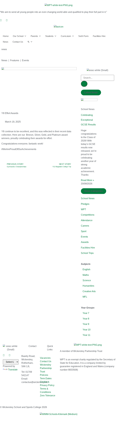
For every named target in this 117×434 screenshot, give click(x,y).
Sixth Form (83, 36)
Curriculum (66, 36)
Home (6, 36)
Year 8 (86, 318)
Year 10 (86, 329)
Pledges (85, 204)
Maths (86, 275)
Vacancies (45, 358)
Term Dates (46, 378)
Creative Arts (89, 291)
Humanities (88, 286)
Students (49, 36)
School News (87, 198)
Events (84, 236)
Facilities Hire (99, 36)
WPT (83, 209)
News (5, 42)
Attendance (86, 220)
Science (87, 280)
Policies (44, 375)
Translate (13, 369)
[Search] (30, 42)
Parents (34, 36)
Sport (83, 231)
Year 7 (85, 313)
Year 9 (86, 324)
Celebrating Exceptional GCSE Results (88, 120)
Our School (18, 36)
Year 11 (86, 335)
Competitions (87, 215)
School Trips (87, 253)
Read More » (87, 180)
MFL (85, 297)
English (86, 269)
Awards (85, 242)
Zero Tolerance (47, 395)
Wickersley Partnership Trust (46, 368)
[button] (91, 92)
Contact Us (18, 42)
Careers (85, 226)
